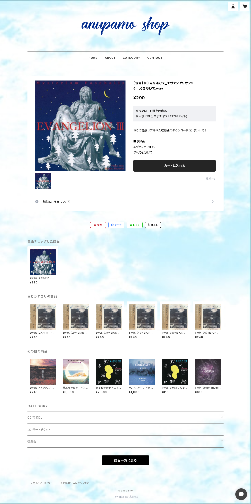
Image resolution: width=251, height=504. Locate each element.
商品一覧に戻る (125, 460)
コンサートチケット (39, 429)
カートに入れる (174, 166)
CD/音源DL (34, 417)
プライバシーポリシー (42, 482)
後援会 (31, 441)
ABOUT (110, 57)
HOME (93, 57)
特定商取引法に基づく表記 (74, 482)
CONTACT (155, 57)
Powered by (121, 496)
